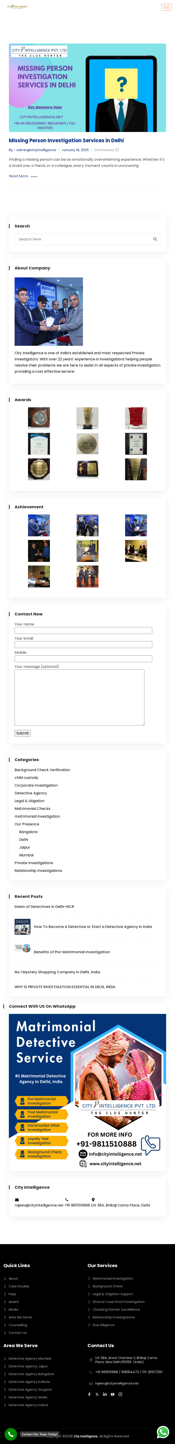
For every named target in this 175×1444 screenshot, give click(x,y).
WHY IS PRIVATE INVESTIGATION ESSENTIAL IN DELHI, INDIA (65, 986)
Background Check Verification (42, 769)
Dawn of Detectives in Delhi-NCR (44, 906)
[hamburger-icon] (166, 7)
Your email (24, 638)
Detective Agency (31, 793)
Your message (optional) (37, 666)
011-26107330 (152, 1372)
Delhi (23, 839)
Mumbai (26, 855)
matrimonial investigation (37, 816)
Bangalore (28, 831)
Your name (24, 624)
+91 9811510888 (106, 1372)
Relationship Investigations (38, 870)
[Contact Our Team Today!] (11, 1434)
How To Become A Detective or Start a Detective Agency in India (93, 926)
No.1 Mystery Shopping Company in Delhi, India (57, 972)
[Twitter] (97, 1394)
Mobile (20, 652)
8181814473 (130, 1372)
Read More (18, 176)
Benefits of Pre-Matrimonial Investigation (72, 952)
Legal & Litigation (29, 800)
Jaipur (24, 847)
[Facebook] (90, 1394)
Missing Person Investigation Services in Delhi (66, 140)
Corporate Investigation (36, 785)
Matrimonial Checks (32, 808)
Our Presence (27, 824)
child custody (26, 777)
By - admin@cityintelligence (32, 149)
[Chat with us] (163, 1432)
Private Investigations (34, 862)
